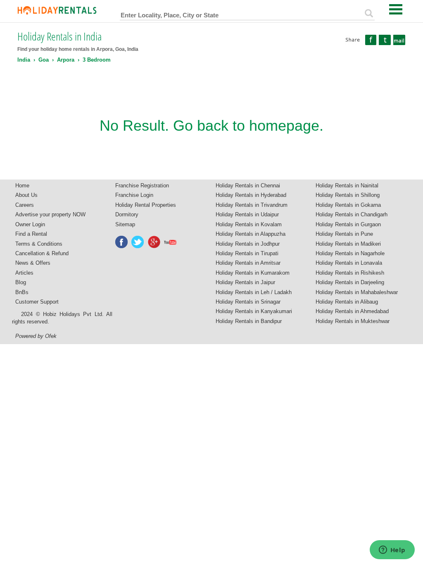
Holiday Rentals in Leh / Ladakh (254, 292)
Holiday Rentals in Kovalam (249, 224)
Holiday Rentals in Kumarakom (253, 273)
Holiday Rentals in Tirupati (247, 253)
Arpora (65, 60)
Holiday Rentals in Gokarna (348, 205)
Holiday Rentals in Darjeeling (350, 282)
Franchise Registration (142, 185)
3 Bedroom (97, 60)
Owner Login (30, 224)
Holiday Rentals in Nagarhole (350, 253)
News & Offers (32, 263)
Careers (24, 205)
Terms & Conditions (38, 244)
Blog (20, 282)
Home (22, 185)
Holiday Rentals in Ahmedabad (352, 311)
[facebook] (121, 242)
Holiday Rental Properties (145, 205)
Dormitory (126, 214)
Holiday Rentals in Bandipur (249, 321)
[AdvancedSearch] (368, 13)
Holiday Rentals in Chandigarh (351, 214)
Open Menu (396, 9)
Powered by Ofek (36, 336)
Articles (24, 273)
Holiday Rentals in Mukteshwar (353, 321)
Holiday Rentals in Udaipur (247, 214)
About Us (26, 195)
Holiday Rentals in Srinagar (248, 302)
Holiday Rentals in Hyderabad (251, 195)
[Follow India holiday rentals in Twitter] (138, 242)
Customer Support (37, 302)
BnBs (22, 292)
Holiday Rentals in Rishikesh (350, 273)
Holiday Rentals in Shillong (348, 195)
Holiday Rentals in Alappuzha (250, 234)
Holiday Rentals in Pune (344, 234)
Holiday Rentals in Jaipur (245, 282)
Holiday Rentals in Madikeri (348, 244)
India (23, 60)
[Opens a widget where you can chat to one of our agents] (392, 550)
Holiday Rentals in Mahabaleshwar (357, 292)
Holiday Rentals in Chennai (248, 185)
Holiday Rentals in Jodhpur (248, 244)
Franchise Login (134, 195)
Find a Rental (31, 234)
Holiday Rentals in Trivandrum (252, 205)
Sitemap (125, 224)
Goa (43, 60)
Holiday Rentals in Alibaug (347, 302)
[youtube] (170, 242)
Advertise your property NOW (50, 214)
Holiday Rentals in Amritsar (248, 263)
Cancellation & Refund (42, 253)
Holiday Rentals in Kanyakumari (254, 311)
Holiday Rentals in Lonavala (349, 263)
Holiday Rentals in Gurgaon (348, 224)
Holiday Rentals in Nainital (347, 185)
